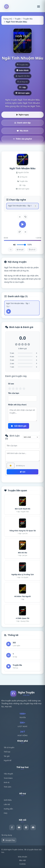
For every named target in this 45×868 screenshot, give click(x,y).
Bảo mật (22, 860)
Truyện (18, 18)
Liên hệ (7, 804)
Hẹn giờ (20, 250)
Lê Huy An (23, 177)
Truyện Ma (27, 18)
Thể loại (7, 751)
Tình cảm (7, 787)
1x (10, 250)
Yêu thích (24, 130)
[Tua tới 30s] (19, 232)
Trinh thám (8, 778)
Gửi (23, 472)
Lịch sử (32, 250)
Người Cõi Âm (23, 172)
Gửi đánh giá (20, 426)
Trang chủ (7, 18)
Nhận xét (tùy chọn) (17, 404)
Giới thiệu (8, 800)
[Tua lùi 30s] (25, 217)
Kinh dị (6, 782)
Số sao (11, 383)
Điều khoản (22, 857)
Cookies (22, 864)
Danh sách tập (24, 122)
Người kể (7, 760)
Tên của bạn (13, 393)
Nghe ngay (24, 114)
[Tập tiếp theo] (25, 232)
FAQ (5, 813)
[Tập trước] (19, 217)
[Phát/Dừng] (22, 224)
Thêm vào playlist (24, 139)
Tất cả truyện (9, 747)
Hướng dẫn (8, 809)
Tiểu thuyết (8, 773)
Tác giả (6, 756)
